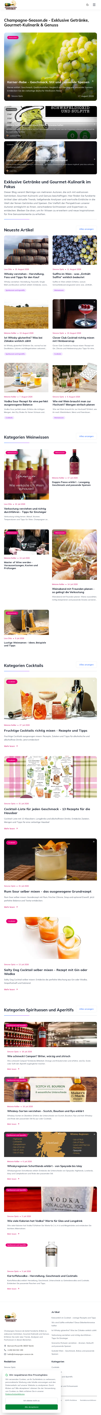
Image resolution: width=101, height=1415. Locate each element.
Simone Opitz (58, 269)
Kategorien (58, 1361)
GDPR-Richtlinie (71, 1400)
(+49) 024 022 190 (15, 1350)
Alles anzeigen (86, 229)
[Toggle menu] (94, 4)
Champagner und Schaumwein (65, 1386)
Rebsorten (13, 37)
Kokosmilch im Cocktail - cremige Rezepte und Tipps (74, 1318)
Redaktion (10, 1361)
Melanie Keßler (10, 333)
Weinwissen (11, 109)
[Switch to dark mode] (87, 4)
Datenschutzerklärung (14, 1394)
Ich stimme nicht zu (32, 1400)
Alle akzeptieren (32, 1407)
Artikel (56, 1312)
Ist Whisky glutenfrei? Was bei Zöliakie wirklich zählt (74, 1330)
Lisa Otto (8, 269)
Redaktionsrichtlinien (88, 1400)
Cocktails (10, 145)
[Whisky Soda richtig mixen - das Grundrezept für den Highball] (50, 157)
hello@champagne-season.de (20, 1354)
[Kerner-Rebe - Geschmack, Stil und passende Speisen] (50, 67)
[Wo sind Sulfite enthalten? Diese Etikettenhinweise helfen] (50, 122)
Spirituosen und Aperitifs (15, 290)
